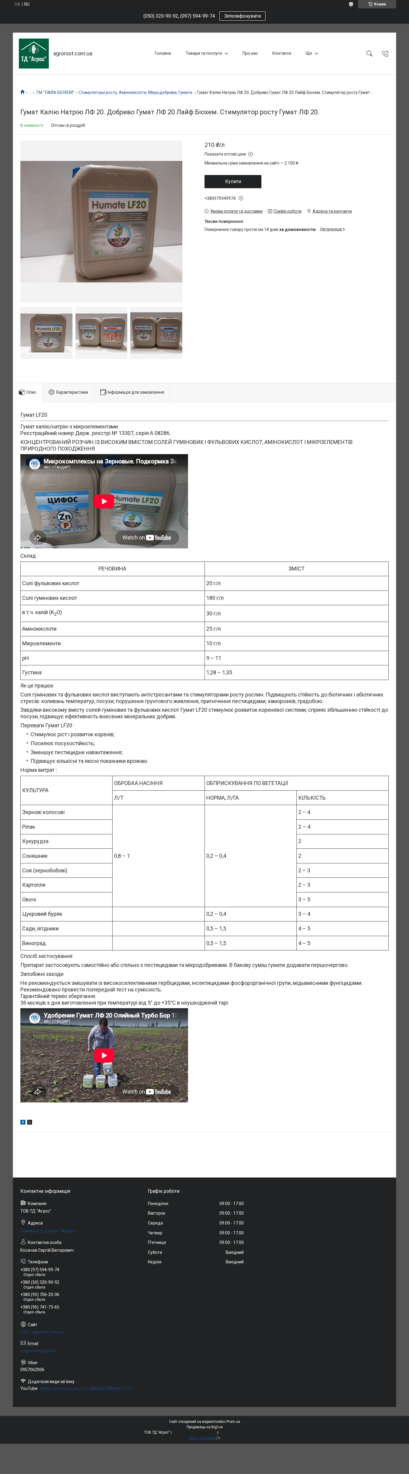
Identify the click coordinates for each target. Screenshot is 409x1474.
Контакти (281, 53)
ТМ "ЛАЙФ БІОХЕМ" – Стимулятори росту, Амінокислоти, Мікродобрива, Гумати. (114, 92)
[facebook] (22, 1123)
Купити (233, 181)
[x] (29, 1123)
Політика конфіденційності (242, 1432)
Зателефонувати (242, 16)
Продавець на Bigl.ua (205, 1427)
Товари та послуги (204, 53)
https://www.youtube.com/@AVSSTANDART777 (85, 1388)
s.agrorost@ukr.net (38, 1350)
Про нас (250, 53)
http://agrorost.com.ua (41, 1332)
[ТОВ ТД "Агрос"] (34, 54)
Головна (163, 53)
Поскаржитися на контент (194, 1432)
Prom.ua (233, 1422)
